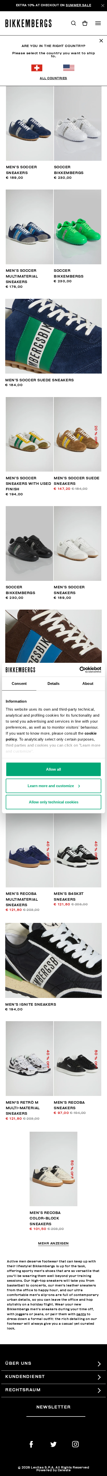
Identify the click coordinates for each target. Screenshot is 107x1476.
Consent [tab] (19, 683)
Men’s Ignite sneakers (30, 1004)
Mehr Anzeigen (53, 1243)
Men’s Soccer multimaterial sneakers (22, 276)
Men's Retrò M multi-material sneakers (23, 1108)
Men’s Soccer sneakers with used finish (28, 483)
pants (81, 1314)
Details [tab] (54, 683)
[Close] (103, 6)
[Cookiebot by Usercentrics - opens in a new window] (79, 669)
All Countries (53, 78)
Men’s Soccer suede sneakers (39, 380)
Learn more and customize (51, 785)
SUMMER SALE (78, 5)
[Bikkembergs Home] (30, 23)
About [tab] (87, 683)
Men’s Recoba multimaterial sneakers (22, 899)
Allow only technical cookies (53, 802)
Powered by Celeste (53, 1470)
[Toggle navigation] (98, 23)
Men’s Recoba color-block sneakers (45, 1218)
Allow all (53, 769)
